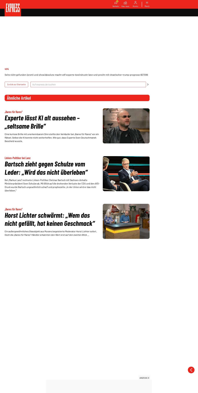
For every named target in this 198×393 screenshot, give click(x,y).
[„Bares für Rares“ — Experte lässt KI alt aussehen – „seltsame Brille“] (126, 125)
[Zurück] (191, 370)
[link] (13, 8)
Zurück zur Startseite (16, 84)
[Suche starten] (148, 84)
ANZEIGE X (144, 378)
